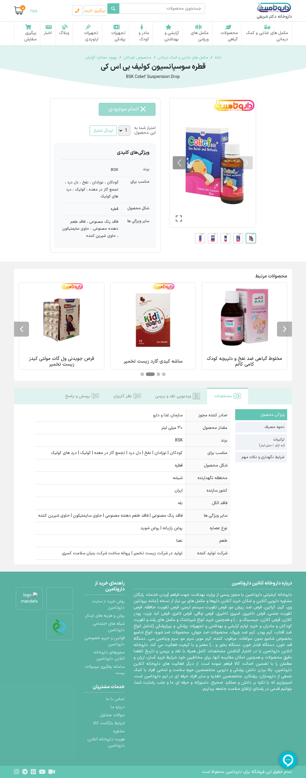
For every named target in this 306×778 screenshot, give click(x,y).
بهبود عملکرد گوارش (101, 57)
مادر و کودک (144, 36)
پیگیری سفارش (30, 36)
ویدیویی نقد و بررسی (173, 396)
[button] (179, 162)
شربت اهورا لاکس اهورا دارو (61, 361)
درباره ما (118, 707)
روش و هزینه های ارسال (105, 616)
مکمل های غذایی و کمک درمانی (267, 36)
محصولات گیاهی (229, 36)
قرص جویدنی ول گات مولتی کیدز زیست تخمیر (153, 361)
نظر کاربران (122, 396)
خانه (218, 57)
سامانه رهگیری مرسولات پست (105, 670)
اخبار (48, 33)
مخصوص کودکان (137, 57)
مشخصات (223, 396)
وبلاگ (64, 33)
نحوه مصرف (274, 427)
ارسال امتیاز (103, 131)
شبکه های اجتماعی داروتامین (109, 627)
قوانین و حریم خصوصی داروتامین (105, 641)
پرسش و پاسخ (77, 396)
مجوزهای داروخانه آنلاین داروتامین (109, 655)
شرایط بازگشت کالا (109, 723)
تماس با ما (115, 699)
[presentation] (284, 329)
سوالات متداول (112, 715)
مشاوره (119, 731)
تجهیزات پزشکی (118, 36)
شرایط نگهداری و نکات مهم (262, 457)
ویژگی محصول (272, 415)
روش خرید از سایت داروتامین (108, 604)
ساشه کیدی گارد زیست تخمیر (244, 361)
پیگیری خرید (94, 10)
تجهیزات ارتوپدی (91, 36)
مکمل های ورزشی (200, 36)
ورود (33, 10)
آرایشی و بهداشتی (171, 36)
